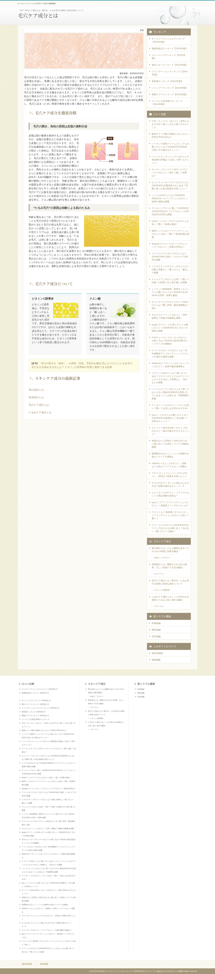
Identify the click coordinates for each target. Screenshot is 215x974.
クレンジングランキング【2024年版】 (168, 56)
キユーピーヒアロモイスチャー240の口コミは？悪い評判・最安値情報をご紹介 (170, 305)
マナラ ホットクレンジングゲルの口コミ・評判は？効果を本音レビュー (170, 474)
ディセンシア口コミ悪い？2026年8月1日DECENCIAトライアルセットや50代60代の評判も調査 (170, 211)
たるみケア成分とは (40, 412)
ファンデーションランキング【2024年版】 (170, 73)
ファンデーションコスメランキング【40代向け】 (41, 708)
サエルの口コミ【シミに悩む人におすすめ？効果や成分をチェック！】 (170, 484)
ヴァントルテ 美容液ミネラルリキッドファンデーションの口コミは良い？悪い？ (170, 515)
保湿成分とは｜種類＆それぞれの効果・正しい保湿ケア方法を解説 (169, 566)
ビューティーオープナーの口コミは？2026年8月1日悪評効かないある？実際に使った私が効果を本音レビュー (170, 185)
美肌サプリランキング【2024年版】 (170, 94)
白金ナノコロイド (162, 557)
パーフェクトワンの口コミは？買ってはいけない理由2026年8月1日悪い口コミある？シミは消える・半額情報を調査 (170, 394)
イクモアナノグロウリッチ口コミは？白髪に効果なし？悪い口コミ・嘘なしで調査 (170, 269)
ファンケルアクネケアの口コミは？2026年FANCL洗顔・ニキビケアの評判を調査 (170, 256)
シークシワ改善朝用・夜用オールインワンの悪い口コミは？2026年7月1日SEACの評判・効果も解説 (170, 292)
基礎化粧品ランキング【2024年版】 (170, 48)
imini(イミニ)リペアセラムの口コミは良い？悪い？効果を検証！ (170, 222)
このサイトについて (164, 646)
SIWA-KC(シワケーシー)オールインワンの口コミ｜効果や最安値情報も (170, 365)
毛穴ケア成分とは (39, 405)
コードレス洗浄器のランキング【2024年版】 (167, 102)
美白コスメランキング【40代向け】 (36, 704)
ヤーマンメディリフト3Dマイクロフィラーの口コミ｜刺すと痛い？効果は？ (170, 172)
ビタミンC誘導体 (162, 590)
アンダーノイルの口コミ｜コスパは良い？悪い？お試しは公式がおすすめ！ (170, 407)
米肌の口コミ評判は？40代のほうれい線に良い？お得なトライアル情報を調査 (170, 443)
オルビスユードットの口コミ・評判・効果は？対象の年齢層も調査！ (170, 316)
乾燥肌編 (156, 623)
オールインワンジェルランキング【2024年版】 (168, 40)
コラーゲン (159, 606)
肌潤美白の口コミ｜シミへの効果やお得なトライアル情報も (170, 455)
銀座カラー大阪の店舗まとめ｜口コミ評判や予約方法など (170, 135)
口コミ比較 (159, 114)
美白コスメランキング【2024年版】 (170, 65)
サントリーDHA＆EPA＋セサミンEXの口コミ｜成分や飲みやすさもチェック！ (170, 431)
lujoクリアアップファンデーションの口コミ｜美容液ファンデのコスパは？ (170, 504)
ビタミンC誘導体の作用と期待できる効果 (88, 367)
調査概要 (156, 660)
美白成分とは (36, 389)
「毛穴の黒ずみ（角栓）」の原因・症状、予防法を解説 (69, 363)
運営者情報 (157, 653)
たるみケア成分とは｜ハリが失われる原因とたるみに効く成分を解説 (170, 598)
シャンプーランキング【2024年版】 (170, 88)
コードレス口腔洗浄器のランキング (35, 719)
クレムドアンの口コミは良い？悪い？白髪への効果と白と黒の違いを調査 (170, 281)
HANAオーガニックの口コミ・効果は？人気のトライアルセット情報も (169, 465)
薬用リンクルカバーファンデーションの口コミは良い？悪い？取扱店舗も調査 (170, 234)
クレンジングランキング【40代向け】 (36, 700)
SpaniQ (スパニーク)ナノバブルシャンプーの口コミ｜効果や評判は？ (170, 245)
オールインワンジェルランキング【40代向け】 (40, 689)
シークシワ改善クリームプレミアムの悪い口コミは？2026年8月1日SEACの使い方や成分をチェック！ (170, 146)
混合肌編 (156, 636)
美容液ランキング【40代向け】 (34, 712)
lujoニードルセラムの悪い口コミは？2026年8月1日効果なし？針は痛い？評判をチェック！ (170, 418)
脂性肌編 (156, 630)
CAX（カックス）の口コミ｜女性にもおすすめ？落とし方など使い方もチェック (170, 124)
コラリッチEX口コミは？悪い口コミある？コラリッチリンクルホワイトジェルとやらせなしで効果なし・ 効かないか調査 (170, 378)
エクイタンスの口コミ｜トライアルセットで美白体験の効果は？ (170, 494)
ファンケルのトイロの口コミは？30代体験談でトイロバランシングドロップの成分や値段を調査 (170, 353)
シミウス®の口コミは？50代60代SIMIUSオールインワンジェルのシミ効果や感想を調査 (170, 198)
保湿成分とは (36, 397)
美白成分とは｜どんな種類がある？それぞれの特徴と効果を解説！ (170, 550)
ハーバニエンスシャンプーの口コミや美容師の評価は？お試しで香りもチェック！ (170, 159)
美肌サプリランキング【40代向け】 (36, 715)
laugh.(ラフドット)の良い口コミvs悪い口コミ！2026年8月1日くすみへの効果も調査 (170, 327)
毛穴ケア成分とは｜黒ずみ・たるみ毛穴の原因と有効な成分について (170, 582)
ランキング (159, 32)
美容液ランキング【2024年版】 (167, 81)
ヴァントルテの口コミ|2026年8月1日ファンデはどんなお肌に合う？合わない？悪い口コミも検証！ (170, 528)
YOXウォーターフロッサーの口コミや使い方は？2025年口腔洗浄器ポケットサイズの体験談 (170, 340)
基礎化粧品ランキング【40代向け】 (36, 693)
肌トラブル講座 (162, 616)
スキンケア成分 (162, 541)
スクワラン (159, 574)
